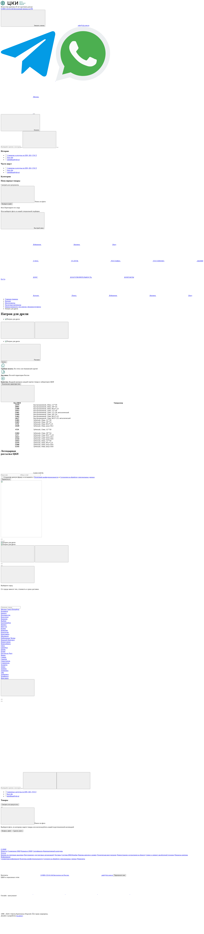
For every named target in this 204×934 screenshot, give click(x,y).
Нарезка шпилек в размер (87, 855)
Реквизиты (81, 859)
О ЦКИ (3, 849)
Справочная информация (10, 859)
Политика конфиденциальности (31, 859)
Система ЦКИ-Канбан (69, 855)
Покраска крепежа (181, 855)
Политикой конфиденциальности (46, 477)
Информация (5, 857)
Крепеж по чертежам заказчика (12, 855)
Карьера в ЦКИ (26, 851)
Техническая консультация (106, 855)
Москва (36, 97)
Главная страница (11, 299)
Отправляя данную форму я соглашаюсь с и (49, 477)
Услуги (3, 853)
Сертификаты (38, 851)
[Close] (2, 699)
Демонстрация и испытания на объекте (131, 855)
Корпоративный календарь (53, 851)
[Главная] (13, 5)
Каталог (8, 301)
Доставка (57, 855)
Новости (4, 851)
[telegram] (81, 894)
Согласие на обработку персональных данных (60, 859)
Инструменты (10, 303)
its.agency (19, 916)
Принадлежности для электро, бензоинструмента (23, 307)
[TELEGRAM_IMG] (28, 80)
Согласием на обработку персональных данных (77, 477)
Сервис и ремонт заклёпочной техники (160, 855)
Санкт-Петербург (13, 609)
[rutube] (114, 894)
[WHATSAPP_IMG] (83, 80)
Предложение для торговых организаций (39, 855)
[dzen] (146, 894)
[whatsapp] (49, 912)
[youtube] (49, 894)
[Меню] (34, 113)
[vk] (17, 894)
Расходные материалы (13, 305)
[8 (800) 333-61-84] (17, 113)
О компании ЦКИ (14, 851)
